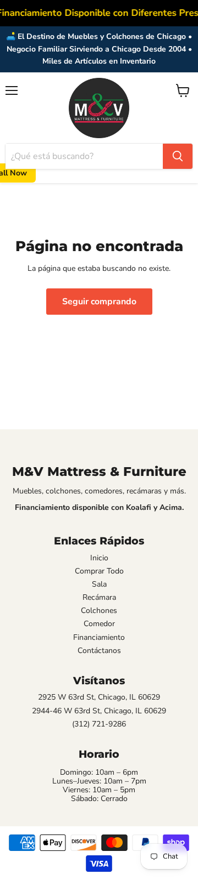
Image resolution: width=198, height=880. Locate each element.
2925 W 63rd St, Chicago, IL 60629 (99, 697)
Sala (99, 584)
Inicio (99, 558)
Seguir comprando (99, 302)
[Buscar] (178, 156)
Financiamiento (99, 637)
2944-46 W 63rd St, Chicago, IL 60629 (99, 711)
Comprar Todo (99, 571)
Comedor (99, 624)
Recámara (99, 597)
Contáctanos (99, 650)
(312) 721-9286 (99, 724)
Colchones (99, 610)
